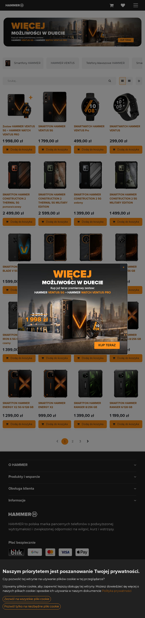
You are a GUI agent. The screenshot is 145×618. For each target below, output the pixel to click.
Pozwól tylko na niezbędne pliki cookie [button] (31, 606)
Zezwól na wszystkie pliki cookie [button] (26, 599)
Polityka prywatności (116, 591)
